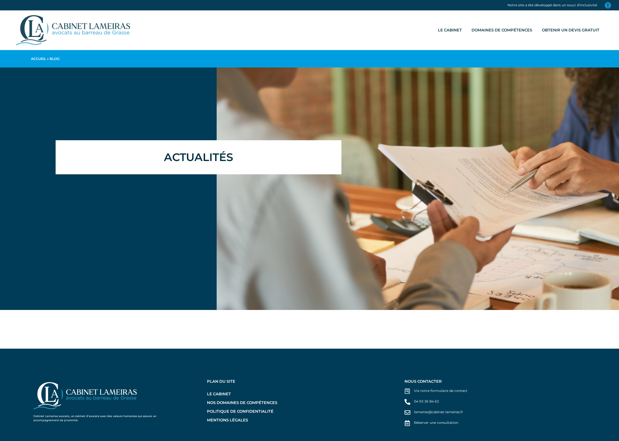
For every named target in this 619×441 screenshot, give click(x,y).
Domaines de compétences (502, 30)
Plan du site (221, 381)
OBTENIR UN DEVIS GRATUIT (570, 30)
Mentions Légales (227, 420)
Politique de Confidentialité (240, 411)
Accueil (38, 59)
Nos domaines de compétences (242, 402)
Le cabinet (450, 30)
